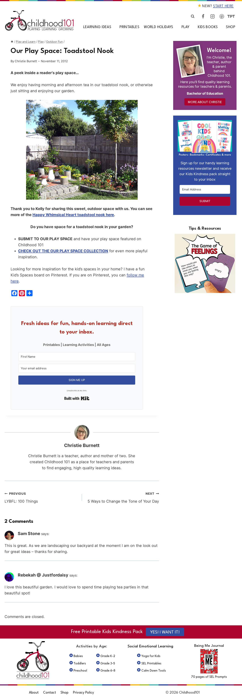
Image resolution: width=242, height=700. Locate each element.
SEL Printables (151, 663)
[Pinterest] (221, 16)
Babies (78, 656)
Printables (129, 27)
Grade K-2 (107, 656)
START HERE (223, 6)
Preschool (80, 670)
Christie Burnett (26, 61)
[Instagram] (212, 16)
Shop (230, 27)
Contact (49, 692)
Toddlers (80, 663)
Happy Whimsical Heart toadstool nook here (73, 214)
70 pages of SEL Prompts (209, 677)
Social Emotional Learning (150, 646)
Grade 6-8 (107, 670)
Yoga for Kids (150, 656)
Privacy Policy (83, 692)
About (34, 692)
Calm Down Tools (153, 670)
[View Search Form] (192, 16)
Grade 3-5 (107, 663)
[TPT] (231, 16)
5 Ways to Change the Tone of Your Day (123, 498)
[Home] (12, 41)
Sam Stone (29, 533)
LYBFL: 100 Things (21, 498)
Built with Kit (76, 398)
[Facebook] (203, 16)
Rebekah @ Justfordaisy (43, 574)
